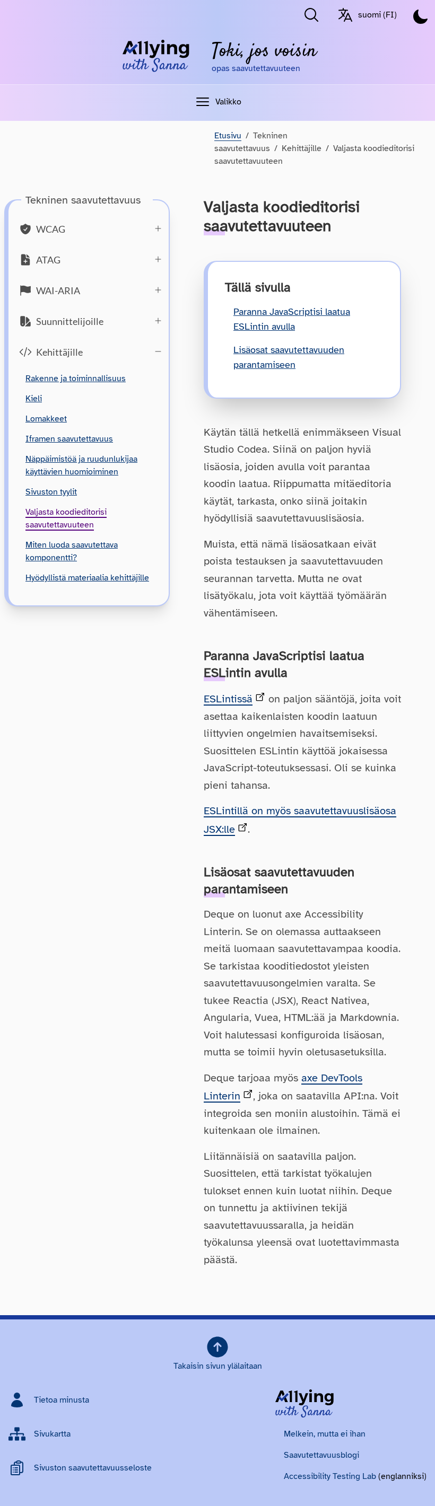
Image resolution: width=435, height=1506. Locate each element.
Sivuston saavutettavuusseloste (93, 1468)
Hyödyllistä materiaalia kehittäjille (87, 578)
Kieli (33, 398)
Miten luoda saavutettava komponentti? (71, 551)
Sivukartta (52, 1434)
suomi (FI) (377, 15)
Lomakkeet (46, 418)
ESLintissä (228, 699)
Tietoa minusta (61, 1400)
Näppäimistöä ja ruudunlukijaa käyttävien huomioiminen (81, 465)
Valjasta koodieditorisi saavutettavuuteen (66, 518)
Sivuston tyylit (51, 492)
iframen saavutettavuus (69, 439)
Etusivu (227, 135)
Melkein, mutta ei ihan (325, 1434)
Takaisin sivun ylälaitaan (217, 1366)
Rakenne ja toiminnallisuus (75, 378)
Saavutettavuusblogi (321, 1455)
